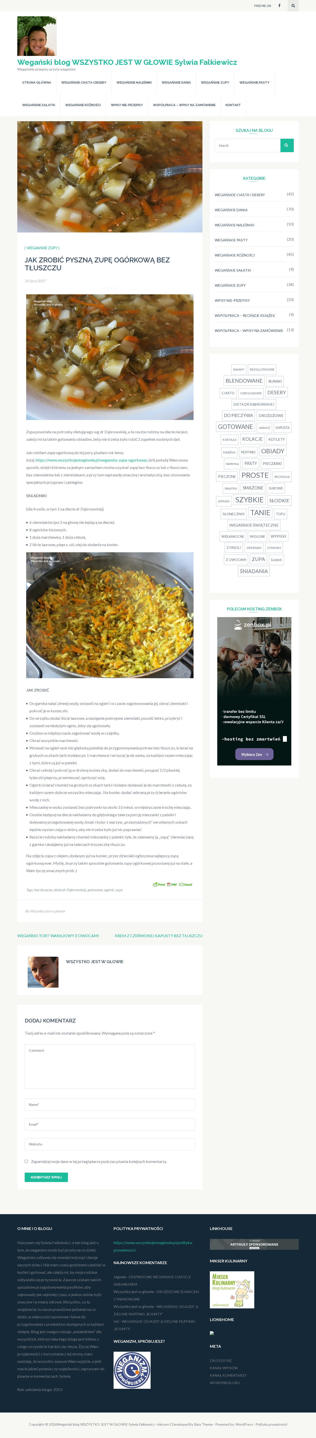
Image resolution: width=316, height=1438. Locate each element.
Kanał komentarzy (228, 1375)
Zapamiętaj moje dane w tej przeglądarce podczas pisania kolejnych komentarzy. (99, 1161)
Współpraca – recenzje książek (245, 315)
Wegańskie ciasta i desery (83, 82)
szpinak (224, 501)
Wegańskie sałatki (38, 105)
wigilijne (257, 536)
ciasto (228, 393)
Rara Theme (203, 1424)
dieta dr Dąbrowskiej (70, 890)
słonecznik (234, 514)
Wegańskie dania (176, 82)
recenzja (282, 477)
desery (276, 392)
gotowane (94, 890)
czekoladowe (251, 393)
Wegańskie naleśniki (134, 82)
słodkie (279, 500)
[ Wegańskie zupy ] (42, 248)
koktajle (230, 439)
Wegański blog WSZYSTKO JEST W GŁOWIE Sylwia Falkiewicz (127, 62)
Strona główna (36, 82)
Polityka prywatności (271, 1424)
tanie (260, 512)
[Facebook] (279, 5)
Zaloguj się (221, 1360)
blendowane (244, 380)
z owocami (236, 560)
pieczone (227, 476)
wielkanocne (232, 536)
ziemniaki (254, 548)
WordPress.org (225, 1383)
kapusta (283, 428)
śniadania (254, 571)
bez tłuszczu (43, 890)
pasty (250, 463)
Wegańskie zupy (215, 82)
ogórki (109, 890)
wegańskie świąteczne (253, 525)
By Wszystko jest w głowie (45, 911)
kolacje (252, 439)
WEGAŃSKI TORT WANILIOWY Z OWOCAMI (58, 935)
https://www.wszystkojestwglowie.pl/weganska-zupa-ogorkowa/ (91, 460)
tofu (280, 514)
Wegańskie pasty (254, 82)
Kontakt (233, 105)
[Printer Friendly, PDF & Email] (173, 884)
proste (255, 475)
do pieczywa (238, 415)
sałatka (231, 488)
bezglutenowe (262, 369)
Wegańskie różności (83, 105)
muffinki (248, 452)
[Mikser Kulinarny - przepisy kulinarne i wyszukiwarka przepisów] (232, 1306)
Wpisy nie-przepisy (127, 105)
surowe (276, 488)
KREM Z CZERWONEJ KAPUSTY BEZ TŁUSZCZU (158, 935)
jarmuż (264, 427)
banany (238, 369)
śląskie (276, 560)
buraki (275, 381)
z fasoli (234, 547)
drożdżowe (271, 415)
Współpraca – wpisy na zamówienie (184, 105)
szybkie (249, 499)
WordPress (244, 1424)
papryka (232, 464)
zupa (118, 890)
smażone (253, 487)
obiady (272, 451)
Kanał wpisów (224, 1368)
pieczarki (272, 463)
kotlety (276, 439)
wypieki (278, 536)
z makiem (274, 547)
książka (229, 452)
